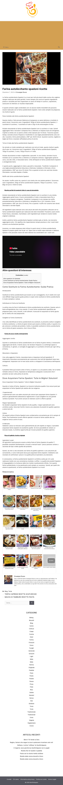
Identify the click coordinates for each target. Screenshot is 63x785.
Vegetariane (32, 723)
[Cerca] (31, 603)
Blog (6, 591)
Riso (31, 690)
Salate (31, 692)
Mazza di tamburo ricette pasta (19, 597)
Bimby (31, 617)
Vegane (31, 720)
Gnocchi (31, 653)
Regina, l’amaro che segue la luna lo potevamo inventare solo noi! (31, 742)
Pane (31, 673)
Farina (31, 640)
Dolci (31, 637)
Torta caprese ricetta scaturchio (21, 594)
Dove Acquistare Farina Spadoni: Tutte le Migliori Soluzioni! (21, 282)
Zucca (32, 726)
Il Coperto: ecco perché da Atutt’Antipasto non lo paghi (31, 748)
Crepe (31, 631)
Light (31, 656)
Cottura (31, 629)
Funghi (31, 648)
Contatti (9, 779)
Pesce (32, 681)
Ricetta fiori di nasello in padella (31, 751)
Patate (31, 678)
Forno (31, 645)
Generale (32, 651)
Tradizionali (31, 714)
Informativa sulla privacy (27, 779)
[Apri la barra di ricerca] (58, 47)
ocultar (26, 275)
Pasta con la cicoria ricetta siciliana (31, 753)
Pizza (31, 684)
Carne (31, 626)
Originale (31, 667)
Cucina (31, 634)
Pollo (31, 687)
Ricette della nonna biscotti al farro (31, 756)
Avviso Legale (52, 779)
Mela (31, 659)
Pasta (31, 676)
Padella (31, 670)
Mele (31, 662)
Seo (31, 701)
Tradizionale (31, 712)
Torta (31, 706)
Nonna (31, 665)
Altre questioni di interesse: (11, 278)
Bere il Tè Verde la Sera (31, 739)
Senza (31, 698)
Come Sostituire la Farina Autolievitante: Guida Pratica (20, 280)
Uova (31, 717)
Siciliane (31, 703)
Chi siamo (16, 779)
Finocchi (31, 642)
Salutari (31, 695)
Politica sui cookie (41, 779)
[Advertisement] (31, 32)
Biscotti (31, 620)
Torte (10, 591)
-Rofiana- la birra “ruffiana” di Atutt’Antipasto (31, 745)
